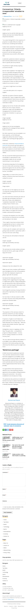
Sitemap (18, 603)
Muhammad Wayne (8, 16)
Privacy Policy (6, 552)
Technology (6, 526)
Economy (5, 534)
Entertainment (7, 531)
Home (5, 519)
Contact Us (6, 536)
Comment (5, 472)
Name (4, 489)
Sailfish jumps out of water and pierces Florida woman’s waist (13, 439)
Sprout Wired (13, 603)
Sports (5, 529)
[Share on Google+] (12, 430)
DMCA (4, 547)
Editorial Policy (7, 550)
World (20, 16)
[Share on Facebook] (6, 430)
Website (5, 501)
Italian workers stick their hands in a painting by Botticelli (14, 455)
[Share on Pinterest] (10, 430)
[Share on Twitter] (8, 430)
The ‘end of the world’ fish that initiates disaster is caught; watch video (13, 447)
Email (4, 495)
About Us (5, 543)
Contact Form (10, 599)
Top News (6, 522)
